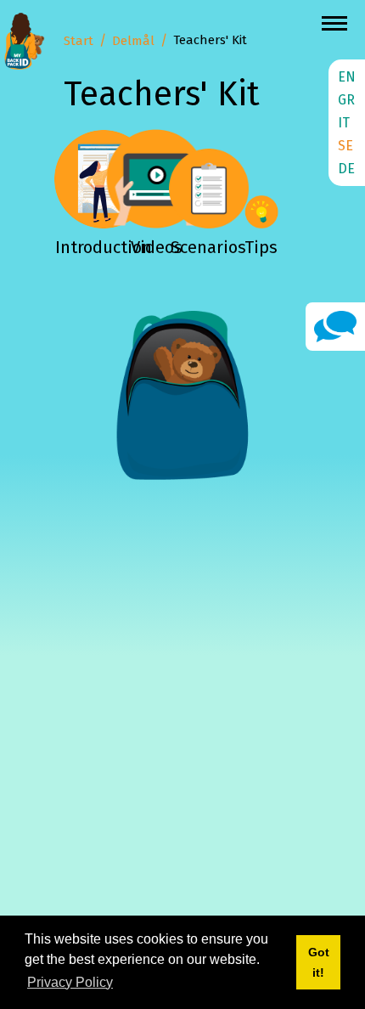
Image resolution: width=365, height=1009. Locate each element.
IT (344, 123)
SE (345, 146)
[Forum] (335, 326)
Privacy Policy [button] (70, 982)
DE (346, 169)
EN (347, 77)
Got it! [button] (318, 962)
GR (346, 100)
